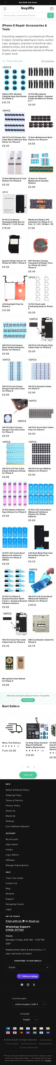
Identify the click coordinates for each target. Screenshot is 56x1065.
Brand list (10, 816)
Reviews (10, 893)
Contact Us (11, 883)
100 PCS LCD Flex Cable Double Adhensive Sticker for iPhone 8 (14, 470)
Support (10, 899)
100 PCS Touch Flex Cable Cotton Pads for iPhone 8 (14, 641)
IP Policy (48, 1060)
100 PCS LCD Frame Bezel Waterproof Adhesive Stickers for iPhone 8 (40, 598)
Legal (8, 909)
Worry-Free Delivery (11, 743)
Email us (34, 921)
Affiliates (10, 860)
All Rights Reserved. (28, 1040)
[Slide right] (34, 767)
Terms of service (28, 1044)
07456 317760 (15, 929)
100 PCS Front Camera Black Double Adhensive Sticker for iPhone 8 (13, 347)
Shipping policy (46, 1044)
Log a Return (12, 854)
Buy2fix (15, 1040)
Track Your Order (14, 878)
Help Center (12, 844)
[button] (5, 9)
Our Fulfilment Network (17, 826)
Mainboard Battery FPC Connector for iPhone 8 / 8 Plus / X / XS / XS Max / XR (40, 222)
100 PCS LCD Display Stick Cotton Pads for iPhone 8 (40, 346)
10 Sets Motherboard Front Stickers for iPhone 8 (14, 179)
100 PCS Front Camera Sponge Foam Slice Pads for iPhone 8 (13, 388)
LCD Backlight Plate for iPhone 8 (12, 305)
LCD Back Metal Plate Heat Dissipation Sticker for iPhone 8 (40, 555)
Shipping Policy (14, 795)
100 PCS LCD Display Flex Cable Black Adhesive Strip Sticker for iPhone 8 (14, 139)
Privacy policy (12, 1044)
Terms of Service (14, 800)
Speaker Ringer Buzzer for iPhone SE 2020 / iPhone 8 (14, 262)
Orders (9, 849)
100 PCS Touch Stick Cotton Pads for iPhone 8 (41, 428)
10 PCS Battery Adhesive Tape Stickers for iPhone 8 (14, 511)
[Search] (50, 15)
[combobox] (24, 15)
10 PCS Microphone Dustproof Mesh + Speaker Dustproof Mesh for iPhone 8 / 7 (40, 97)
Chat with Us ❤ (15, 921)
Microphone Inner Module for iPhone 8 (13, 680)
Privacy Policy (13, 805)
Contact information (29, 1047)
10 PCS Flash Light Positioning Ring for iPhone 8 (40, 306)
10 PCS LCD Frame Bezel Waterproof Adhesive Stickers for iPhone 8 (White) (13, 556)
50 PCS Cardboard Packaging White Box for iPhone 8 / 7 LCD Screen (13, 222)
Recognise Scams (15, 904)
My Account (12, 839)
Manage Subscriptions (17, 865)
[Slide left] (22, 767)
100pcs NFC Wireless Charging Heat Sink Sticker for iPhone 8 (14, 96)
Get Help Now (28, 700)
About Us (10, 810)
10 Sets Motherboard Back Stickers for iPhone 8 (40, 138)
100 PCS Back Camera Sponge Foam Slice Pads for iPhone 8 (13, 429)
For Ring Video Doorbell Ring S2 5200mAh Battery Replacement (37, 745)
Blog (8, 888)
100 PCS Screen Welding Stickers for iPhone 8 (39, 469)
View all (28, 774)
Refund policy (46, 1040)
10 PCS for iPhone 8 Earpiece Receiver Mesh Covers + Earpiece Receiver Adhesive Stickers (15, 599)
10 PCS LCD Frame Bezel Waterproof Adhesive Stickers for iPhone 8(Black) (39, 513)
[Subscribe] (47, 967)
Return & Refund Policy (17, 790)
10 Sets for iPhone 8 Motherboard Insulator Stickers (38, 180)
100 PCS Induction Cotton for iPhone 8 (39, 387)
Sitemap (10, 821)
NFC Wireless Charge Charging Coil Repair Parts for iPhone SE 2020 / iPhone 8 (40, 264)
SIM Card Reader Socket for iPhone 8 (41, 641)
